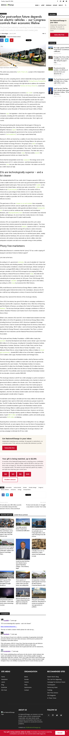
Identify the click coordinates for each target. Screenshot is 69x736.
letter (33, 143)
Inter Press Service (52, 693)
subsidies (14, 280)
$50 (20, 474)
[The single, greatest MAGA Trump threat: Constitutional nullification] (23, 522)
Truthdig (49, 690)
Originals (48, 5)
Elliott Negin (5, 33)
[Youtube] (66, 1)
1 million (37, 187)
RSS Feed (4, 690)
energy (19, 489)
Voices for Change (20, 559)
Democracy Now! (52, 687)
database (2, 308)
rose (7, 164)
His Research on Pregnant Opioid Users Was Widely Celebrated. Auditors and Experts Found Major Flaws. (7, 550)
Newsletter (4, 679)
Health (2, 544)
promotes (3, 341)
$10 (5, 474)
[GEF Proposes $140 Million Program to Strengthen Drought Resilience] (7, 575)
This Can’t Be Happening (54, 679)
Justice (2, 526)
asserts (37, 153)
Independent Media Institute (14, 36)
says (7, 113)
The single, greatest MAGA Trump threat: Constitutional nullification (22, 528)
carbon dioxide (17, 487)
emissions (13, 489)
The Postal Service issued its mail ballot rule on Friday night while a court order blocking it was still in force (39, 533)
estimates (21, 262)
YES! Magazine (51, 695)
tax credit (29, 92)
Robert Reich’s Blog (53, 677)
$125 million (10, 417)
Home (3, 677)
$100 (27, 474)
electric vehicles (5, 489)
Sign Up (61, 5)
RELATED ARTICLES (6, 515)
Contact (26, 690)
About (26, 677)
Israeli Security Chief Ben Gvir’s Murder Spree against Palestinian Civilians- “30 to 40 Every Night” (22, 565)
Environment (3, 13)
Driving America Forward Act (37, 81)
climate (25, 487)
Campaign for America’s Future (56, 682)
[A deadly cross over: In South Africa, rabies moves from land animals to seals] (39, 544)
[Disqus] (23, 639)
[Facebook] (57, 1)
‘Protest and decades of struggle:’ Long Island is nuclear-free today (36, 506)
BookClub (4, 687)
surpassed (26, 160)
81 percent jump (12, 189)
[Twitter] (63, 1)
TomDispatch (51, 685)
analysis (24, 226)
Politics (18, 524)
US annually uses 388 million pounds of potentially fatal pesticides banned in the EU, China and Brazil (10, 506)
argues (14, 129)
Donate (55, 5)
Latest (42, 5)
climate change (32, 487)
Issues (36, 5)
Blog (2, 685)
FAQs (25, 685)
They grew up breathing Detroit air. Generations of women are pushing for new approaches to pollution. (39, 603)
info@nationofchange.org (32, 727)
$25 (13, 474)
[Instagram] (60, 1)
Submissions (28, 687)
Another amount (10, 479)
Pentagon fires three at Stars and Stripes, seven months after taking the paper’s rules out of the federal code (6, 532)
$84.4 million (12, 415)
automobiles (8, 487)
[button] (65, 5)
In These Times (51, 698)
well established (11, 134)
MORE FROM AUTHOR (21, 515)
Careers (26, 682)
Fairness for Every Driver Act (28, 85)
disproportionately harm (15, 212)
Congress (40, 487)
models (38, 185)
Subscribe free (10, 448)
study (23, 153)
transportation (27, 489)
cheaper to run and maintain (24, 203)
